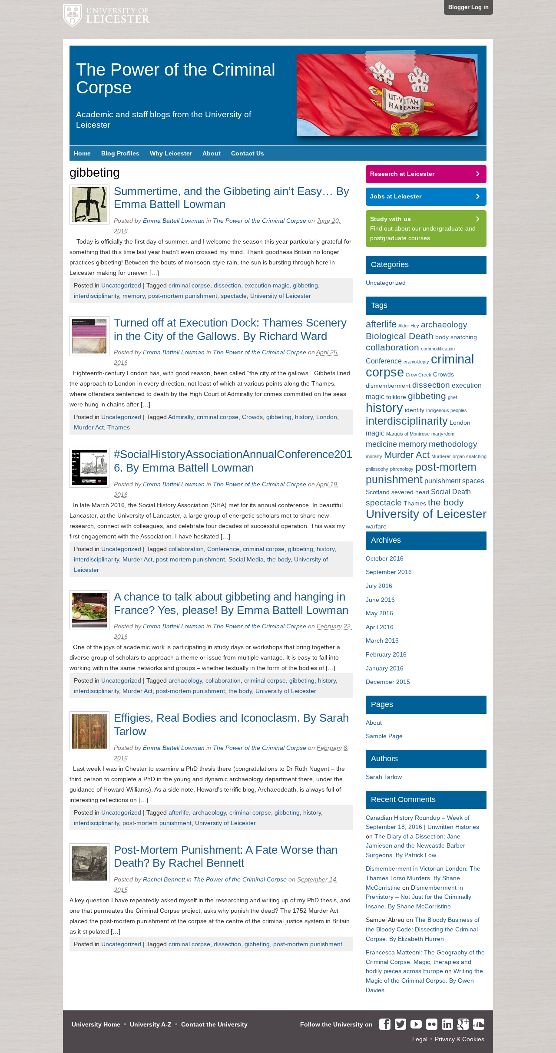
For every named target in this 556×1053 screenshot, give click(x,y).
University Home (96, 1024)
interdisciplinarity (96, 295)
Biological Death (400, 336)
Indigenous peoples (446, 410)
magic (375, 433)
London (326, 416)
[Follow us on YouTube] (414, 1024)
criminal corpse (189, 285)
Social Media (246, 559)
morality (374, 456)
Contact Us (247, 153)
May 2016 (379, 613)
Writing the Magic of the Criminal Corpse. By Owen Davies (424, 980)
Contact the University (214, 1024)
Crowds (252, 416)
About (211, 153)
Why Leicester (171, 153)
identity (414, 409)
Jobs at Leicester (395, 196)
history (304, 416)
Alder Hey (408, 325)
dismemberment (388, 385)
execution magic (267, 285)
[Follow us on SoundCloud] (476, 1024)
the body (279, 559)
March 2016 (382, 640)
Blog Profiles (120, 153)
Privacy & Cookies (459, 1039)
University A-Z (151, 1024)
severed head (410, 492)
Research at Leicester (402, 173)
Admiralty (180, 416)
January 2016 (385, 668)
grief (452, 397)
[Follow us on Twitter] (398, 1024)
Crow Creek (418, 374)
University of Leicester (280, 295)
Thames (118, 427)
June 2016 (380, 599)
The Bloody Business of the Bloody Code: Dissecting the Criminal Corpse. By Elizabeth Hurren (423, 929)
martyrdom (442, 433)
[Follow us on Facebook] (383, 1024)
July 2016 (379, 585)
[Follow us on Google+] (461, 1024)
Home (82, 153)
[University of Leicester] (106, 19)
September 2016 (389, 571)
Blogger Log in (468, 7)
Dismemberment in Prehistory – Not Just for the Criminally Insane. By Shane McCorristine (418, 897)
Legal (419, 1039)
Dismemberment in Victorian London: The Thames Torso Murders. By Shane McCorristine (423, 878)
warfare (376, 526)
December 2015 (388, 681)
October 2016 (385, 558)
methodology (453, 444)
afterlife (179, 812)
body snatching (456, 336)
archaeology (185, 680)
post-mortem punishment (182, 295)
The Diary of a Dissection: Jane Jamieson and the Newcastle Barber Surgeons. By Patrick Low (415, 845)
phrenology (402, 469)
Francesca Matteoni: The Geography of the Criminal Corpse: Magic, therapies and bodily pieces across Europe (425, 961)
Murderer (441, 456)
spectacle (234, 295)
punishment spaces (454, 481)
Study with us (390, 218)
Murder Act (89, 427)
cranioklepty (416, 361)
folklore (396, 396)
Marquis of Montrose (408, 433)
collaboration (186, 548)
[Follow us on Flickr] (429, 1024)
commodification (438, 348)
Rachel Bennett (164, 879)
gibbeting (305, 285)
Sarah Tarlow (384, 776)
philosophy (377, 469)
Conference (223, 548)
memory (133, 295)
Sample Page (384, 736)
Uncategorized (121, 285)
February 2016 (386, 654)
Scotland (378, 492)
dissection (227, 285)
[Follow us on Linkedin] (445, 1024)
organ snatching (469, 456)
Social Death (451, 491)
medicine (381, 444)
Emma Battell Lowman (174, 220)
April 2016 (380, 627)
